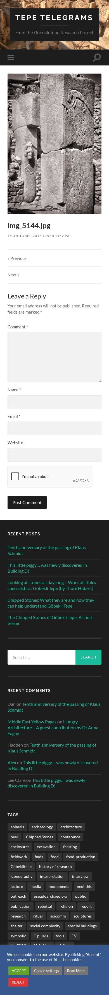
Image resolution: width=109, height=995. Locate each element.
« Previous (17, 258)
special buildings (82, 925)
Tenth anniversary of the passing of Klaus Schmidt (47, 550)
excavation (46, 846)
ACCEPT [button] (19, 970)
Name (14, 389)
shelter (17, 925)
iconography (21, 876)
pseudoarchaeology (51, 896)
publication (20, 906)
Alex (12, 762)
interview (80, 876)
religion (66, 906)
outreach (18, 896)
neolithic (84, 886)
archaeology (42, 826)
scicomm (58, 916)
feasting (70, 846)
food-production (80, 856)
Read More (76, 970)
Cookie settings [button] (46, 970)
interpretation (52, 876)
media (35, 886)
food (55, 856)
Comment (18, 326)
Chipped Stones (39, 836)
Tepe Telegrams (54, 17)
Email (14, 416)
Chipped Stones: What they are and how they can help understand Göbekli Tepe (51, 602)
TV (74, 935)
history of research (55, 866)
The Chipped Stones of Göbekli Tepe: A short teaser (50, 620)
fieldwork (19, 856)
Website (15, 442)
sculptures (83, 916)
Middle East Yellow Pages (32, 721)
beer (14, 836)
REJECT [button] (18, 982)
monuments (59, 886)
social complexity (45, 925)
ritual (38, 916)
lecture (17, 886)
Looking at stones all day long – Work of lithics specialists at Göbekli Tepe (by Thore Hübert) (52, 585)
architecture (71, 826)
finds (39, 856)
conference (70, 836)
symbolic (18, 935)
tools (60, 935)
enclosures (20, 846)
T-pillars (41, 935)
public (80, 896)
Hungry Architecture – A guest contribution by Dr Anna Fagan (53, 727)
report (86, 906)
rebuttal (45, 906)
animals (17, 826)
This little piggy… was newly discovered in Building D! (47, 567)
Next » (14, 274)
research (18, 916)
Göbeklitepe (21, 866)
